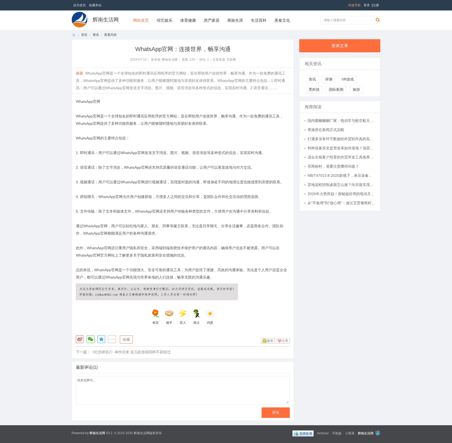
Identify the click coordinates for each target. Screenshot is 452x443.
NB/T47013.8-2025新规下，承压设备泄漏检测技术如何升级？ (341, 175)
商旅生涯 (235, 20)
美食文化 (282, 20)
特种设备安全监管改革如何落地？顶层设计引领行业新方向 (341, 148)
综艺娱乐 (164, 20)
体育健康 (188, 20)
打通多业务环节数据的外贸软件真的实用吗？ (341, 139)
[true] (377, 20)
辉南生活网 (106, 19)
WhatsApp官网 (88, 101)
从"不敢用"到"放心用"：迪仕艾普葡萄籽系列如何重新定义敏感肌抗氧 (341, 203)
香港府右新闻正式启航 (326, 130)
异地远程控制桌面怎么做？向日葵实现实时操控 (341, 185)
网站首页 (141, 20)
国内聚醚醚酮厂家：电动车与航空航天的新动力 (341, 120)
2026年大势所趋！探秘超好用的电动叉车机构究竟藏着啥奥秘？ (341, 194)
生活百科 (259, 20)
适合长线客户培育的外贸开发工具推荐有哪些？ (341, 157)
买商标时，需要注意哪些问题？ (333, 166)
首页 (74, 35)
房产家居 (211, 20)
